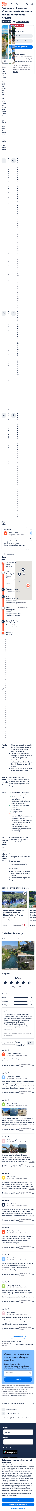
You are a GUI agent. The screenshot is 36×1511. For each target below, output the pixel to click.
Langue (5, 1427)
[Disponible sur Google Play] (10, 1452)
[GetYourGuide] (4, 4)
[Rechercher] (12, 3)
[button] (5, 44)
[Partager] (32, 21)
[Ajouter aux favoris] (24, 893)
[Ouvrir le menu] (32, 1054)
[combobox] (20, 1045)
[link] (14, 909)
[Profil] (32, 4)
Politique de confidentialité (18, 1395)
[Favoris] (17, 4)
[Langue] (27, 3)
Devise (5, 1437)
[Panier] (22, 4)
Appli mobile (7, 1448)
